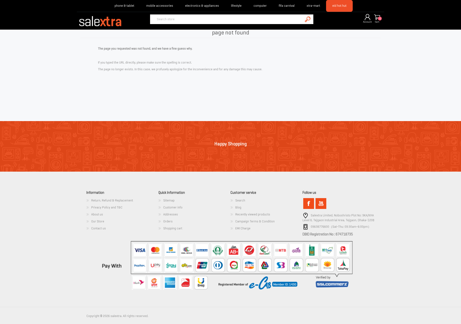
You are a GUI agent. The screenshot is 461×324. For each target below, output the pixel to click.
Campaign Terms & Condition (255, 221)
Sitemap (169, 200)
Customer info (172, 207)
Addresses (170, 214)
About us (97, 214)
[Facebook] (308, 203)
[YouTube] (320, 203)
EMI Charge (242, 228)
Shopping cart (377, 17)
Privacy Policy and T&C (106, 207)
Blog (238, 207)
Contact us (98, 228)
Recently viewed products (252, 214)
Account (367, 21)
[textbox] (226, 19)
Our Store (97, 221)
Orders (168, 221)
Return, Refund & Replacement (112, 200)
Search (240, 200)
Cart (377, 21)
